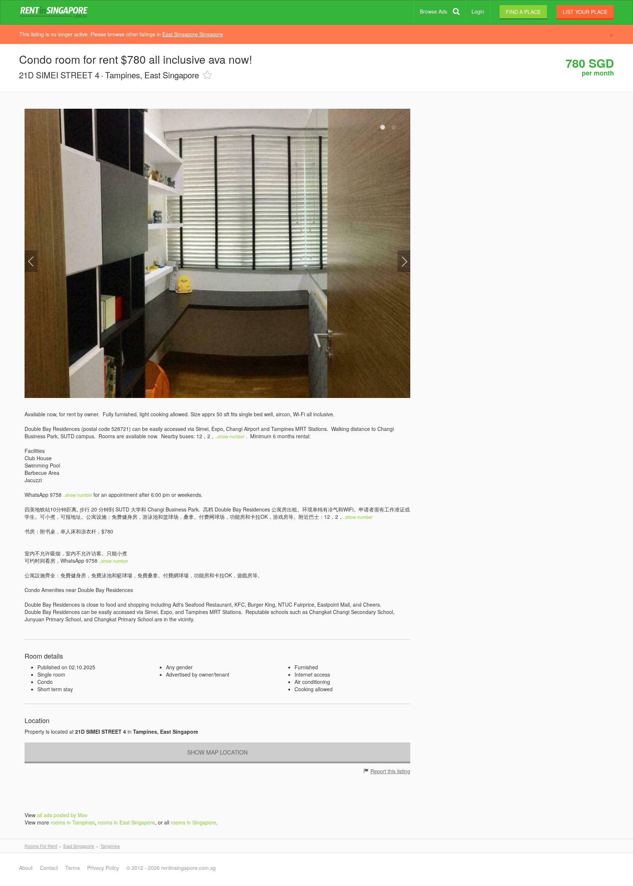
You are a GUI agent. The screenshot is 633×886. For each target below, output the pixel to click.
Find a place (523, 11)
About (26, 867)
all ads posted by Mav (62, 815)
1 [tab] (382, 127)
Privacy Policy (103, 867)
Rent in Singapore (55, 12)
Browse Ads (433, 11)
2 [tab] (393, 127)
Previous (31, 261)
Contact (49, 867)
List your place (585, 11)
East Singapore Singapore (192, 34)
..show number (230, 436)
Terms (72, 867)
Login (477, 11)
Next (403, 261)
